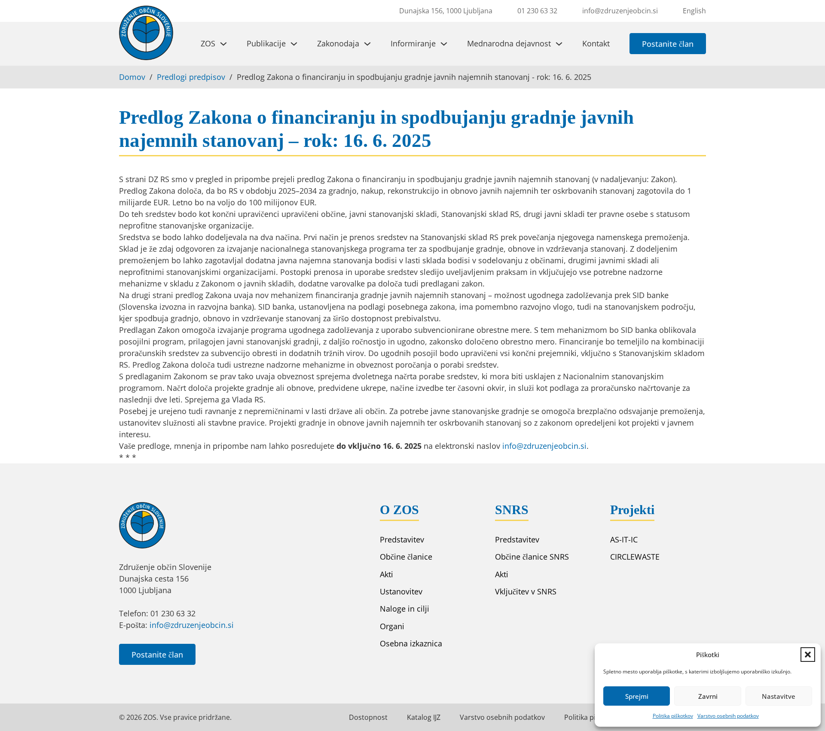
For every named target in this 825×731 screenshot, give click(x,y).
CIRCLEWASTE (635, 556)
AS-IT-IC (624, 539)
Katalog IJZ (423, 717)
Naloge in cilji (404, 608)
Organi (392, 626)
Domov (132, 77)
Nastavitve (778, 696)
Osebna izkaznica (411, 643)
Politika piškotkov (673, 715)
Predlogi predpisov (191, 77)
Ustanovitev (401, 591)
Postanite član (668, 44)
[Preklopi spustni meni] (223, 44)
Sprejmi (636, 696)
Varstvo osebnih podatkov (728, 715)
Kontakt (596, 43)
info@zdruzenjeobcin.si (544, 446)
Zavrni (708, 696)
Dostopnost (368, 717)
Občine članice (406, 556)
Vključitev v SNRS (525, 591)
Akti (386, 574)
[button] (808, 654)
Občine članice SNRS (532, 556)
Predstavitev (402, 539)
